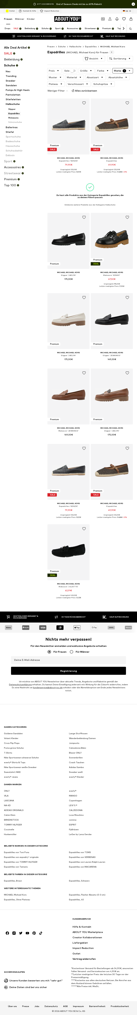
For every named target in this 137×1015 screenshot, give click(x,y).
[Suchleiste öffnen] (129, 28)
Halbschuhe (75, 46)
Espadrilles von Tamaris (16, 867)
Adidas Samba (76, 767)
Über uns (12, 1006)
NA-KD (7, 805)
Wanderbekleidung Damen (82, 738)
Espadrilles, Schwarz (79, 881)
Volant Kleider (11, 738)
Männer (19, 18)
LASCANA (9, 800)
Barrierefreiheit (97, 1006)
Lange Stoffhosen (78, 733)
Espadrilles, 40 (76, 899)
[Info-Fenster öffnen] (133, 4)
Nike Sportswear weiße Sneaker (20, 767)
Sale (67, 70)
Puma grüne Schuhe (14, 748)
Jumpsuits (74, 743)
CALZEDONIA (76, 810)
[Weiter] (123, 28)
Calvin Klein (9, 815)
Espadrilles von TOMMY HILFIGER (20, 862)
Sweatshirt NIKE (12, 772)
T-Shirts (8, 753)
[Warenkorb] (131, 19)
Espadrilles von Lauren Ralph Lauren (87, 862)
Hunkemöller (10, 834)
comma (72, 820)
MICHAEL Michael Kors (112, 46)
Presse (25, 1006)
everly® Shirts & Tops (14, 762)
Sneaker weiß (76, 772)
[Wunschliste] (124, 19)
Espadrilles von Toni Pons (16, 852)
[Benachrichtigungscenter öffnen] (117, 19)
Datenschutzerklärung (20, 684)
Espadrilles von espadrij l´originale (21, 857)
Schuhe (62, 46)
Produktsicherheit (120, 1006)
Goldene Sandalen (13, 733)
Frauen (8, 18)
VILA (6, 795)
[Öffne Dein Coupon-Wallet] (103, 19)
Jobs (36, 1006)
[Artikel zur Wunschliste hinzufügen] (84, 103)
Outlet (12, 11)
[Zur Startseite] (22, 920)
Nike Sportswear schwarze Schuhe (21, 757)
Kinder (31, 18)
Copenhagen (75, 800)
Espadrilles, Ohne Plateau (17, 899)
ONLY (7, 791)
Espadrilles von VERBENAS (82, 857)
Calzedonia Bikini (77, 748)
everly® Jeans (11, 777)
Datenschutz (51, 1006)
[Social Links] (7, 933)
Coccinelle (9, 829)
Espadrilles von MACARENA (83, 867)
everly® (72, 791)
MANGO (73, 795)
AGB (65, 1006)
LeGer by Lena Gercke (80, 834)
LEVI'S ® (73, 805)
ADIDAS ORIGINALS (14, 810)
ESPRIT (72, 824)
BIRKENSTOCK (11, 820)
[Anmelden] (110, 19)
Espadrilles (91, 46)
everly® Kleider (76, 777)
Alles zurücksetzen (86, 90)
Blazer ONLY (75, 753)
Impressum (78, 1006)
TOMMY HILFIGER (13, 824)
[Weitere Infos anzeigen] (68, 174)
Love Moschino (76, 815)
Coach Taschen (76, 762)
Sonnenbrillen (76, 757)
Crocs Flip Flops (12, 743)
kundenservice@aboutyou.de (48, 687)
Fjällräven (74, 829)
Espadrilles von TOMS (80, 852)
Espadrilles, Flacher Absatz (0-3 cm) (87, 894)
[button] (94, 58)
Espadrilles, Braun (13, 881)
